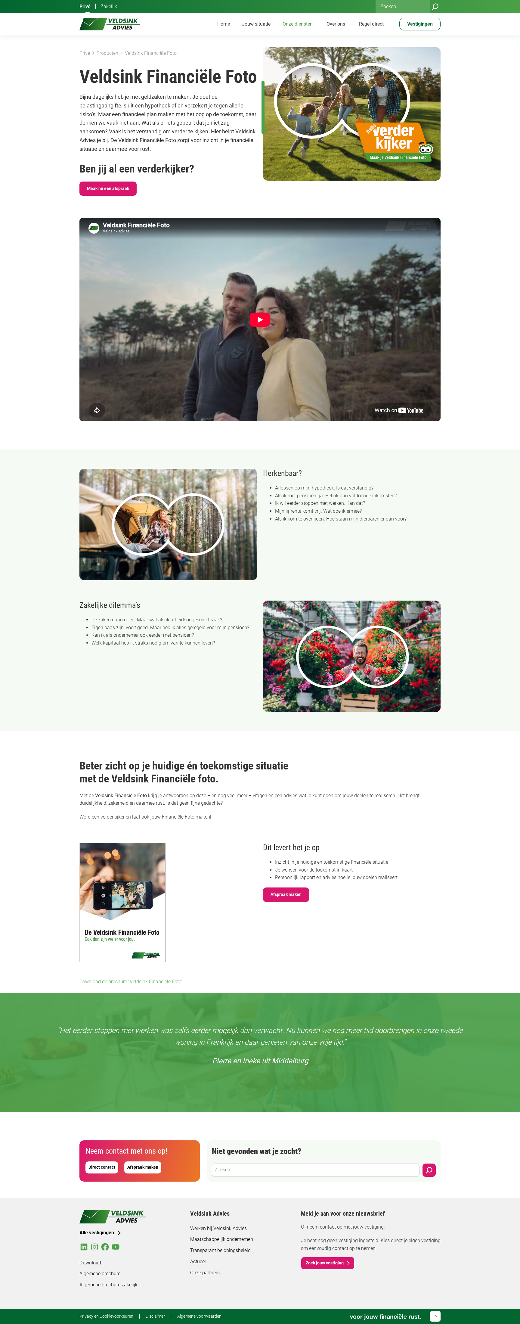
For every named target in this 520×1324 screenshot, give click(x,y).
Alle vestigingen (96, 1232)
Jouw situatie (256, 24)
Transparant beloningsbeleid (220, 1250)
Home (223, 24)
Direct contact (101, 1167)
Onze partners (205, 1273)
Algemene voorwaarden (199, 1316)
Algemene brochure (99, 1273)
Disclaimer (155, 1316)
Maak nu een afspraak (108, 188)
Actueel (198, 1261)
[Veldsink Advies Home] (109, 24)
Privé (85, 6)
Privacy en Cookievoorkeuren (106, 1316)
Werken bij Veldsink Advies (218, 1228)
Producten (107, 53)
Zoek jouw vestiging (325, 1262)
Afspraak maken (286, 894)
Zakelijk (109, 6)
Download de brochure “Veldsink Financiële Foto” (131, 981)
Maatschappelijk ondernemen (221, 1239)
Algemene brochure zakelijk (108, 1285)
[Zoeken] (435, 6)
